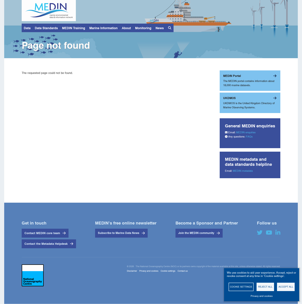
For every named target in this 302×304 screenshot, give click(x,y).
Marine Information (103, 28)
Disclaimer (132, 271)
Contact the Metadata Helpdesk (46, 243)
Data (27, 28)
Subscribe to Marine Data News (118, 233)
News (160, 28)
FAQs (249, 136)
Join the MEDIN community (196, 233)
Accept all (286, 286)
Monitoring (143, 28)
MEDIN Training (73, 28)
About (126, 28)
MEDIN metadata (243, 170)
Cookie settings (241, 286)
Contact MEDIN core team (42, 233)
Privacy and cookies (262, 296)
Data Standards (46, 28)
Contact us (183, 271)
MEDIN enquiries (246, 132)
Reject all (265, 286)
